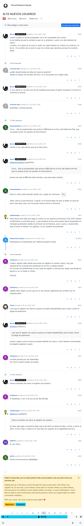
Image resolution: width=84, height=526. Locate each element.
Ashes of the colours (17, 238)
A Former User (15, 69)
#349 (79, 159)
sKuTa (12, 456)
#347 (79, 126)
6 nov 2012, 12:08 (34, 215)
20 (55, 513)
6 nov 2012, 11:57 (35, 189)
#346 (79, 104)
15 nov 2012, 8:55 (29, 305)
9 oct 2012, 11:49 (40, 34)
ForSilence (14, 260)
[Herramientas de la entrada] (79, 56)
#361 (79, 441)
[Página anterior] (12, 513)
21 (60, 513)
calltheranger (14, 215)
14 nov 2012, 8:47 (32, 260)
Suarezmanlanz (15, 126)
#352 (79, 238)
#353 (79, 260)
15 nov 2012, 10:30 (41, 323)
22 (66, 513)
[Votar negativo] (75, 56)
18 (44, 513)
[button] (3, 523)
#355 (79, 305)
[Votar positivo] (67, 56)
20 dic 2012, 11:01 (32, 395)
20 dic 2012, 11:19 (33, 411)
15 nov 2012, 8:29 (32, 287)
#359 (79, 395)
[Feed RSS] (41, 18)
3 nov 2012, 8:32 (35, 126)
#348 (79, 144)
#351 (79, 215)
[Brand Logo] (6, 5)
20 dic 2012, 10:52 (41, 380)
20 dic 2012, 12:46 (30, 441)
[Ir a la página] (27, 513)
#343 (79, 34)
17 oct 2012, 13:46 (34, 104)
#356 (79, 323)
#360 (79, 411)
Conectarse (20, 504)
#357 (79, 356)
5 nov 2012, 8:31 (40, 159)
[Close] (78, 478)
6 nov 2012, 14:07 (38, 238)
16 (33, 513)
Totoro (12, 305)
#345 (79, 87)
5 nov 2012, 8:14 (40, 144)
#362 (79, 456)
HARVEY (13, 441)
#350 (79, 189)
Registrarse (9, 504)
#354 (79, 287)
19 (49, 513)
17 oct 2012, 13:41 (40, 87)
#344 (79, 69)
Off (4, 18)
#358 (79, 380)
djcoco (12, 34)
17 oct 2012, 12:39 (34, 69)
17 (38, 513)
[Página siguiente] (72, 513)
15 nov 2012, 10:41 (32, 356)
